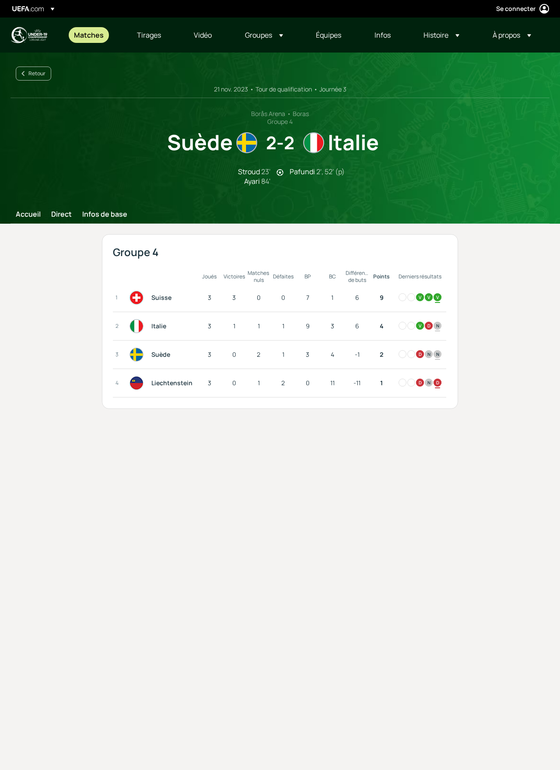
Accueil (28, 214)
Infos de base (104, 214)
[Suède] (138, 355)
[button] (264, 35)
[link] (88, 35)
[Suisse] (138, 298)
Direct (61, 214)
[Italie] (138, 326)
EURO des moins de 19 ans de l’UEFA (28, 35)
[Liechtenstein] (138, 383)
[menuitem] (94, 35)
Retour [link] (37, 73)
